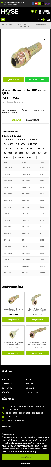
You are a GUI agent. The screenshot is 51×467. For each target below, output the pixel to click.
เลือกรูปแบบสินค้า (13, 320)
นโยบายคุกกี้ (33, 451)
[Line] (39, 3)
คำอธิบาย (16, 120)
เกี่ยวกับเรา (6, 392)
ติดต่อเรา (29, 383)
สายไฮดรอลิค (14, 24)
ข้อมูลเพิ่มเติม (33, 120)
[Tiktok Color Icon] (42, 3)
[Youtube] (36, 3)
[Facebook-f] (33, 3)
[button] (3, 19)
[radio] (8, 139)
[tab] (16, 120)
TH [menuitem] (48, 19)
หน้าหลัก (4, 24)
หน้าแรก (5, 379)
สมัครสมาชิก (31, 388)
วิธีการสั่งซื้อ (7, 388)
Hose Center (40, 110)
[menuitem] (48, 19)
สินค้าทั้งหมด (7, 383)
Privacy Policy (32, 392)
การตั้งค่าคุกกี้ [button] (25, 463)
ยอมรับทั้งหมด (25, 457)
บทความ (29, 379)
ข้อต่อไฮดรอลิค (25, 24)
